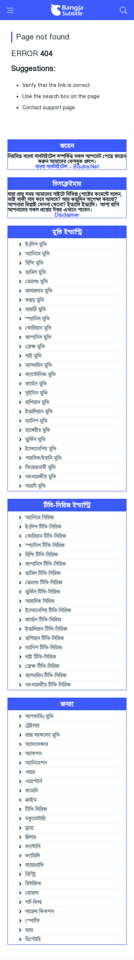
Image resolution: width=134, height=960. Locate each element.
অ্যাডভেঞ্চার (36, 744)
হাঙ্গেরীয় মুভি (37, 430)
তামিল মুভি (35, 272)
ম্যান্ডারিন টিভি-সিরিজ (46, 675)
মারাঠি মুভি (35, 309)
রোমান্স (32, 893)
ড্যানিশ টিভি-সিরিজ (43, 647)
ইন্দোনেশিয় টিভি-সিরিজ (48, 610)
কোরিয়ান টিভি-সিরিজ (45, 536)
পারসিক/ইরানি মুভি (43, 458)
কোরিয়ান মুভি (38, 328)
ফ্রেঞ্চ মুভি (35, 346)
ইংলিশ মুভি (36, 244)
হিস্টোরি (33, 939)
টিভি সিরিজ (36, 809)
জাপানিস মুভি (38, 337)
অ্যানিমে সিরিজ (39, 517)
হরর (29, 930)
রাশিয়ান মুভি (37, 402)
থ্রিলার (30, 837)
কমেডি (31, 791)
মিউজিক (33, 883)
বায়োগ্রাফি (34, 865)
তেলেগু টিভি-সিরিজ (44, 582)
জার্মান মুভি (36, 384)
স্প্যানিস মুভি (37, 319)
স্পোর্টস (32, 921)
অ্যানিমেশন (36, 763)
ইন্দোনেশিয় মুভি (41, 449)
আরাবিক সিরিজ (40, 601)
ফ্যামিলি (32, 856)
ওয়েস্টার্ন (33, 781)
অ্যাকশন (33, 753)
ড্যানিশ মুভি (36, 421)
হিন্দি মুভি (34, 263)
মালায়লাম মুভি (38, 291)
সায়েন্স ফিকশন (39, 911)
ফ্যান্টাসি (33, 846)
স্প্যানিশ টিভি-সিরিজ (45, 545)
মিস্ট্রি (30, 874)
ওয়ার (30, 772)
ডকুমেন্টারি (35, 818)
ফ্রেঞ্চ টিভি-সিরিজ (42, 666)
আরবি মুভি (35, 486)
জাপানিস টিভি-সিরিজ (45, 564)
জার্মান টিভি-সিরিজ (43, 620)
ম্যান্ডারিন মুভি (38, 365)
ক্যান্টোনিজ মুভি (40, 374)
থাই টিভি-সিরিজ (40, 657)
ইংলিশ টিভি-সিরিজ (43, 527)
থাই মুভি (33, 356)
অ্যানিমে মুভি (37, 253)
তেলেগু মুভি (36, 281)
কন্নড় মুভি (34, 300)
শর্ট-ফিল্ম (33, 902)
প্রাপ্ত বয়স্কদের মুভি (42, 735)
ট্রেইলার (32, 726)
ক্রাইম (30, 800)
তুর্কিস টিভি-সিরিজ (42, 592)
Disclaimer (67, 215)
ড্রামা (29, 828)
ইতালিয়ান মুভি (39, 411)
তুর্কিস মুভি (35, 439)
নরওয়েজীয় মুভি (40, 476)
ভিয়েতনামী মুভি (40, 467)
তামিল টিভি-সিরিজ (43, 573)
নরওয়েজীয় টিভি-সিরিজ (48, 685)
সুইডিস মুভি (36, 393)
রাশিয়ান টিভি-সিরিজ (44, 638)
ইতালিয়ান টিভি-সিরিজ (46, 629)
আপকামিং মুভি (39, 716)
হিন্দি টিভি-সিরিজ (41, 555)
